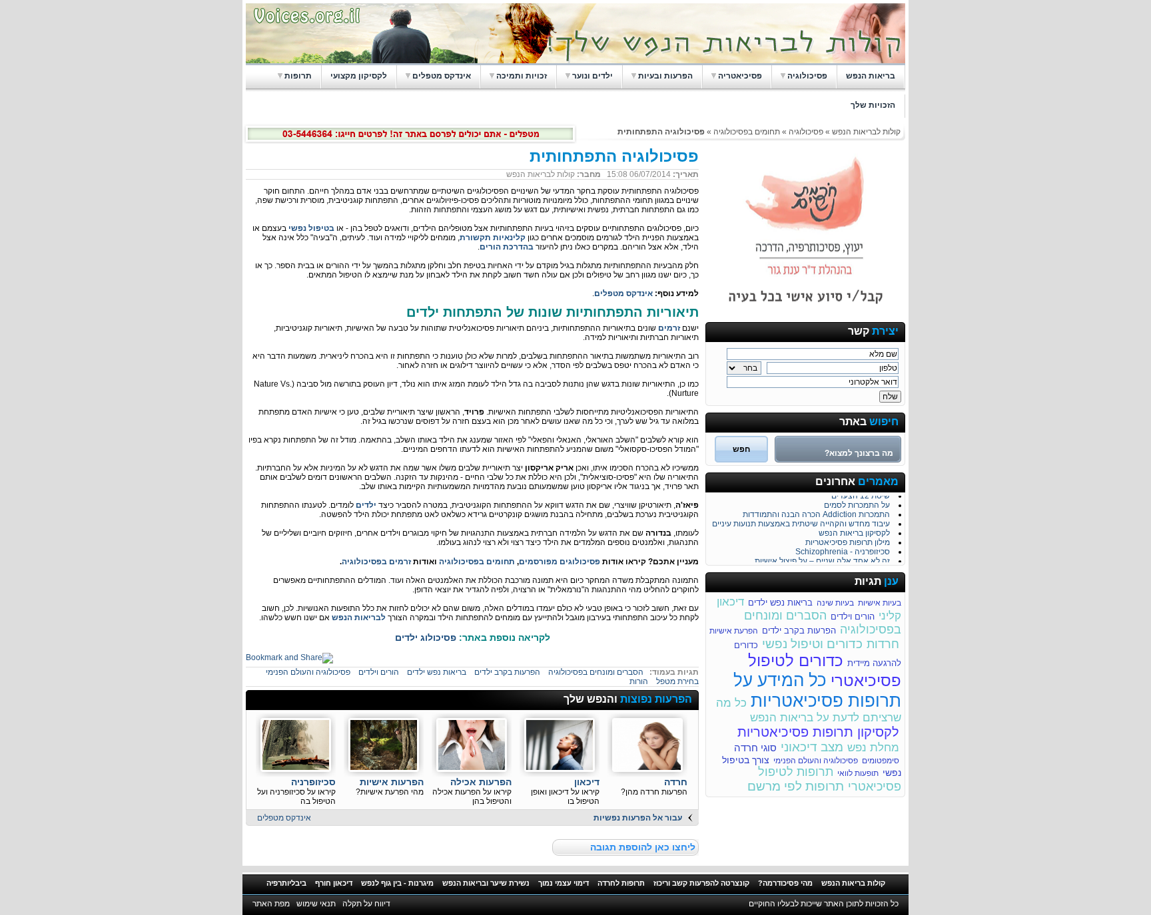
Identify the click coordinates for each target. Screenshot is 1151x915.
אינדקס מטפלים (441, 76)
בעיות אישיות (879, 603)
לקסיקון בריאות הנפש (854, 530)
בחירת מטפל (677, 681)
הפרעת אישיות (733, 631)
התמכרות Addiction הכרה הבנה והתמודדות (816, 511)
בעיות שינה (835, 603)
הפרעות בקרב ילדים (799, 631)
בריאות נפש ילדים (780, 603)
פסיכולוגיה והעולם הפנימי (815, 760)
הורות (638, 681)
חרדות (883, 644)
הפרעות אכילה (481, 782)
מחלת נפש (873, 747)
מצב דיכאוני (812, 747)
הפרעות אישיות (392, 782)
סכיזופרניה (313, 782)
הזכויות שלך (873, 105)
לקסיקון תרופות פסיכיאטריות (818, 732)
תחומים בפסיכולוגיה (746, 131)
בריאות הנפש (870, 76)
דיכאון (586, 782)
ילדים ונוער (592, 76)
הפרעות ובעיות (665, 76)
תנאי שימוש (316, 903)
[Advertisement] (407, 700)
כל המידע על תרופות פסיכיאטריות (817, 690)
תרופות (298, 76)
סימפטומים (880, 760)
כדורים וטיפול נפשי (812, 644)
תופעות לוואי (858, 773)
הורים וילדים (853, 617)
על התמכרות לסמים (857, 502)
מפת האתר (271, 903)
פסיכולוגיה (807, 76)
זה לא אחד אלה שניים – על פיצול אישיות (822, 558)
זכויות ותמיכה (521, 76)
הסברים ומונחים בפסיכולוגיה (595, 672)
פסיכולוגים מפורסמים (559, 561)
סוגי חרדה (755, 747)
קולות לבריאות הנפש (866, 131)
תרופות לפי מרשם (795, 786)
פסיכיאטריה (740, 76)
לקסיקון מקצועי (358, 76)
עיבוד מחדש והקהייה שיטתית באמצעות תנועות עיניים (801, 521)
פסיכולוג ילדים (425, 637)
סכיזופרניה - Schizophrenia (842, 549)
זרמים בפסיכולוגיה (376, 561)
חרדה (675, 782)
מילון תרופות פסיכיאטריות (847, 539)
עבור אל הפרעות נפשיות (637, 818)
